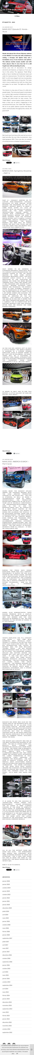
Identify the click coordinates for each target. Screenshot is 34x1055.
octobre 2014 (6, 982)
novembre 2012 (7, 1025)
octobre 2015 (6, 968)
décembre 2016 (7, 955)
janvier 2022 (6, 898)
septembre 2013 (7, 1009)
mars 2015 (5, 975)
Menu (17, 16)
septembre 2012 (7, 1032)
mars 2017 (5, 948)
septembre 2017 (7, 938)
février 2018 (6, 931)
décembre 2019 (7, 908)
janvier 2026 (6, 881)
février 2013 (6, 1015)
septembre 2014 (7, 985)
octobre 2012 (6, 1029)
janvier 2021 (6, 901)
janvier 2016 (6, 965)
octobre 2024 (6, 888)
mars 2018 (5, 928)
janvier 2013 (6, 1019)
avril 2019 (5, 914)
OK (17, 1053)
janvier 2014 (6, 999)
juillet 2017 (5, 941)
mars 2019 (5, 918)
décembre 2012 (7, 1022)
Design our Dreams (14, 9)
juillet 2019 (5, 911)
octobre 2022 (6, 894)
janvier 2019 (6, 921)
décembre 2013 (7, 1002)
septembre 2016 (7, 962)
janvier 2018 (6, 935)
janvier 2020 (6, 904)
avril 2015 (5, 972)
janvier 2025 (6, 884)
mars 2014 (5, 992)
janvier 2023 (6, 891)
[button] (6, 118)
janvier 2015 (6, 978)
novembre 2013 (7, 1005)
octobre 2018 (6, 925)
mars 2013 (5, 1012)
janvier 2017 (6, 951)
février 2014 (6, 995)
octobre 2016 (6, 958)
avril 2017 (5, 945)
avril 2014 (5, 988)
